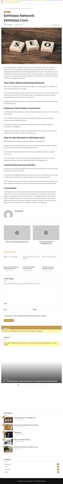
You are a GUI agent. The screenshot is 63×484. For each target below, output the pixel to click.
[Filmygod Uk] (8, 435)
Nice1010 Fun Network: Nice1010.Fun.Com (26, 447)
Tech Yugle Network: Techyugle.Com (25, 418)
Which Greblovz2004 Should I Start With (26, 425)
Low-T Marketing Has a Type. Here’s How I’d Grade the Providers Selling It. (29, 381)
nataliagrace (12, 8)
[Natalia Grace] (13, 2)
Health (6, 472)
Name (6, 303)
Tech (6, 467)
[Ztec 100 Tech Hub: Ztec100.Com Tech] (50, 261)
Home (6, 8)
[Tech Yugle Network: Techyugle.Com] (8, 420)
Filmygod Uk (17, 432)
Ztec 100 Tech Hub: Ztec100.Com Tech (48, 267)
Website (35, 309)
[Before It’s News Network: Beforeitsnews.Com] (12, 261)
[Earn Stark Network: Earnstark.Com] (31, 261)
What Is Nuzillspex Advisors (22, 440)
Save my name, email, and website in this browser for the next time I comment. (25, 315)
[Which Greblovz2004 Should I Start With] (8, 427)
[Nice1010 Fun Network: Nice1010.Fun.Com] (8, 449)
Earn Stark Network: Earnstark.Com (29, 267)
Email (6, 309)
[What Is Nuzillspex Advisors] (8, 442)
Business (7, 469)
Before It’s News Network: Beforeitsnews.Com (11, 267)
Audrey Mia (9, 25)
